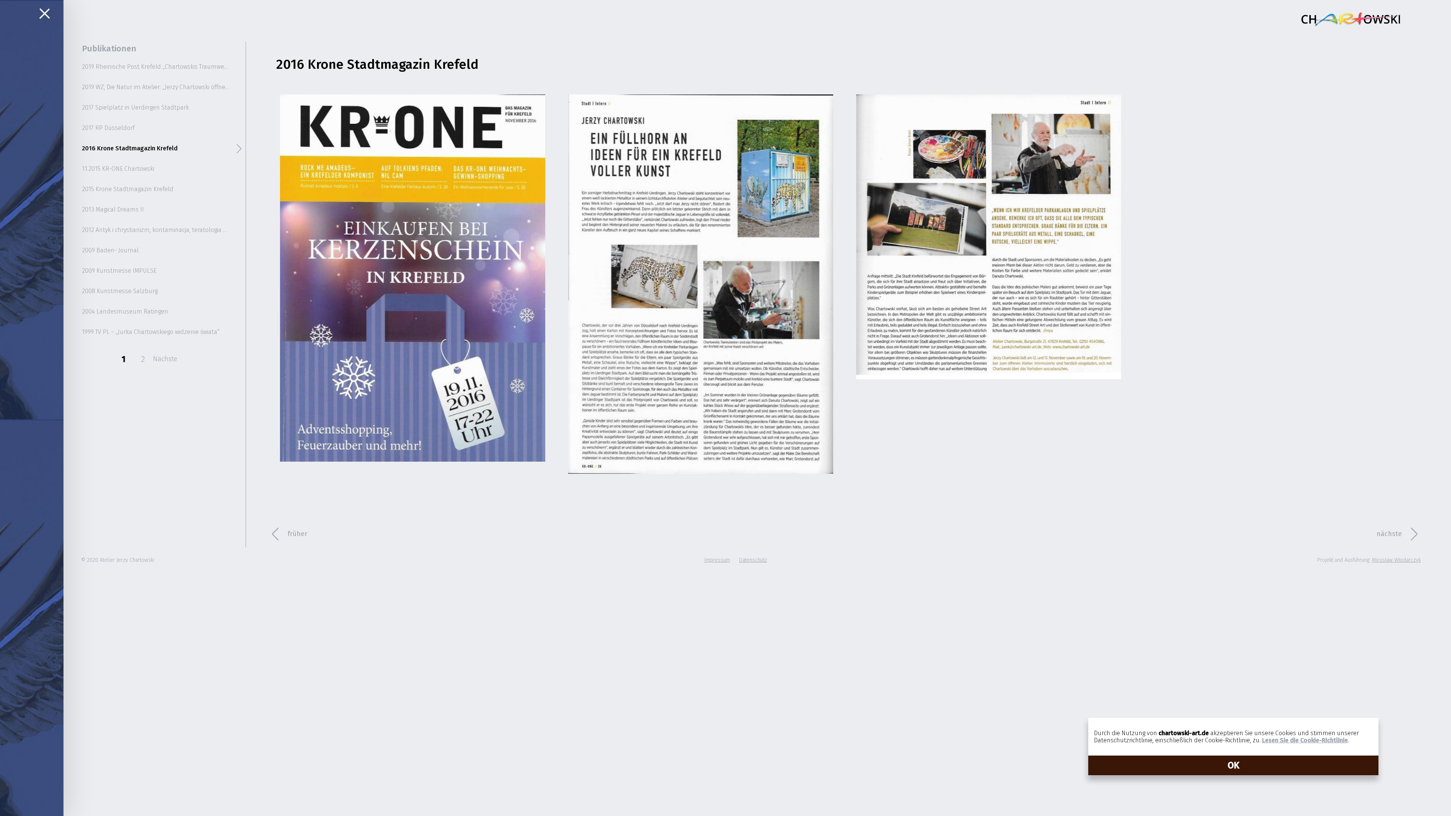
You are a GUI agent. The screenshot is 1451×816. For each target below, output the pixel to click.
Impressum (717, 560)
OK (1233, 765)
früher (297, 534)
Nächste (165, 359)
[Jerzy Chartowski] (1351, 18)
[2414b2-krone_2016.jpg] (412, 278)
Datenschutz (753, 560)
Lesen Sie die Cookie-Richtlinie (1305, 740)
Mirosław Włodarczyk (1396, 560)
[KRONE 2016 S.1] (700, 284)
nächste (1389, 534)
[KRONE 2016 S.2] (988, 236)
